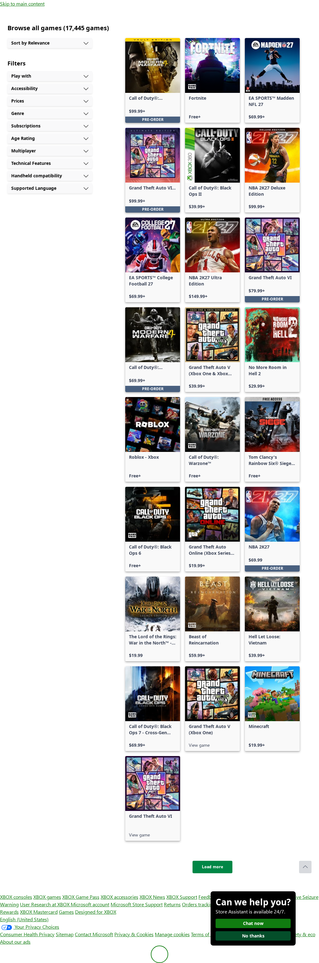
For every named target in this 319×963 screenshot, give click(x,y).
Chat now (253, 923)
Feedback (208, 897)
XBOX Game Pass (80, 897)
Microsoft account (90, 904)
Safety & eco (301, 934)
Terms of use (204, 934)
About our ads (15, 941)
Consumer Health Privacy (27, 934)
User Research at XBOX (45, 904)
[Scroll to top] (305, 867)
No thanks (253, 936)
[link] (152, 80)
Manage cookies (172, 934)
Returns (172, 904)
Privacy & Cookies (134, 934)
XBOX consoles (16, 897)
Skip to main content (22, 3)
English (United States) (24, 919)
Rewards (9, 911)
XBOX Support (181, 897)
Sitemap (65, 934)
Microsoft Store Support (137, 904)
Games (66, 911)
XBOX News (152, 897)
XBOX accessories (119, 897)
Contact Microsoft (94, 934)
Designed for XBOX (95, 911)
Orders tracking (199, 904)
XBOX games (47, 897)
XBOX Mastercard (39, 911)
